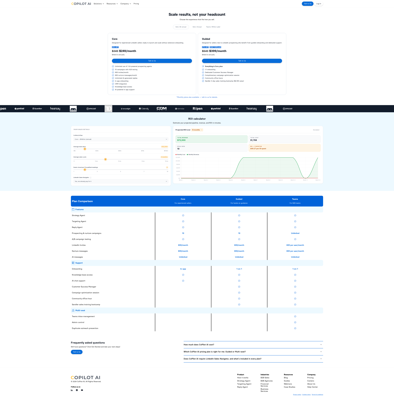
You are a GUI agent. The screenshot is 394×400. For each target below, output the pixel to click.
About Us (311, 384)
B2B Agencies (267, 381)
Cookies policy (306, 394)
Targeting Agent (244, 384)
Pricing (136, 4)
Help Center (312, 387)
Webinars (288, 384)
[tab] (181, 27)
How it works (242, 378)
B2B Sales (265, 378)
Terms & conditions (317, 394)
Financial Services (265, 385)
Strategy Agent (243, 381)
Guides (287, 381)
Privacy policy (297, 394)
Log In (318, 4)
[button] (98, 4)
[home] (81, 3)
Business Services (264, 390)
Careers (310, 381)
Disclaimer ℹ (316, 130)
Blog (286, 378)
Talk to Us (307, 4)
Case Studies (289, 387)
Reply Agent (242, 387)
